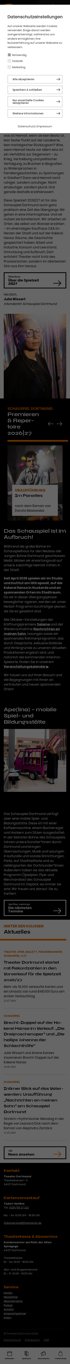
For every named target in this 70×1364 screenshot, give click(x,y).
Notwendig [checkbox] (19, 55)
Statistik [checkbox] (17, 61)
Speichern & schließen (27, 90)
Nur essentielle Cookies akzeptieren (28, 101)
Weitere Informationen (28, 113)
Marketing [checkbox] (18, 67)
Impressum (44, 126)
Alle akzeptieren (23, 79)
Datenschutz (26, 126)
